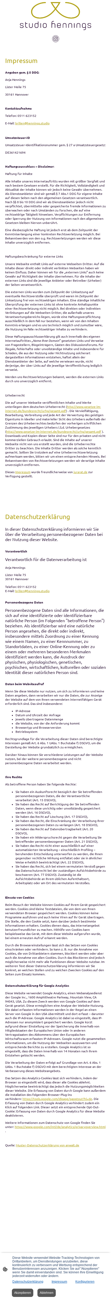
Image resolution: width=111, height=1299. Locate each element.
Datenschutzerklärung (27, 1281)
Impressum (59, 1281)
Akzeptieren (22, 1293)
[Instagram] (55, 38)
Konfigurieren (84, 1281)
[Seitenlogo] (55, 16)
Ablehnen (46, 1293)
